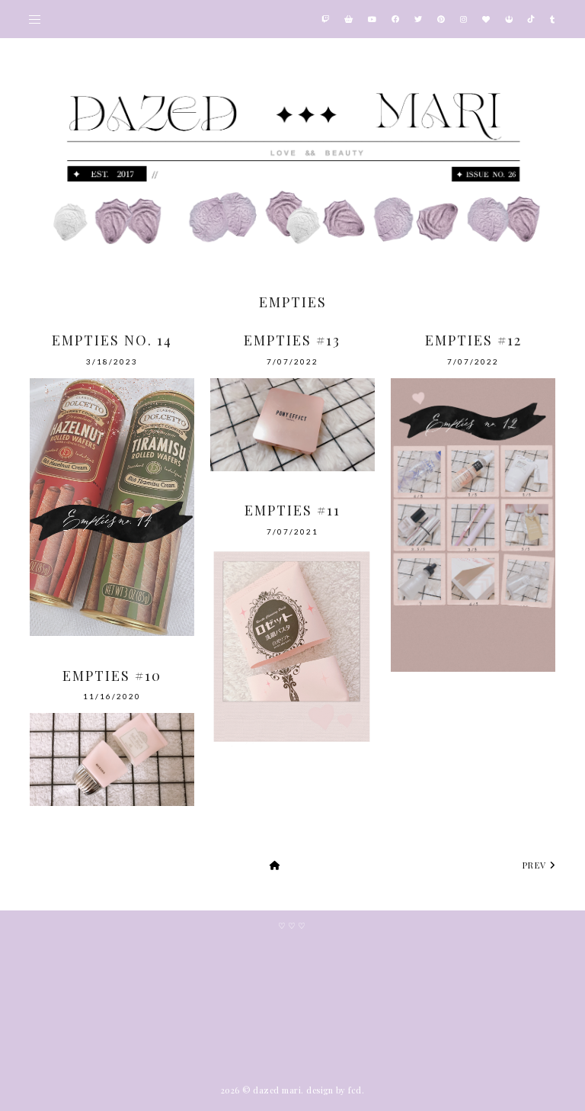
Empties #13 (292, 340)
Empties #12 (473, 340)
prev (537, 865)
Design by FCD (334, 1090)
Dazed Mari (277, 1090)
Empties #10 (111, 675)
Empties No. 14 (112, 340)
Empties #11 (292, 510)
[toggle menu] (34, 19)
